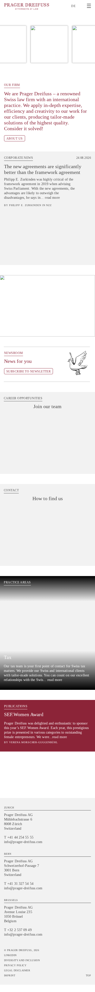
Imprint (9, 975)
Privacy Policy (15, 965)
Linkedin (10, 955)
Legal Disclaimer (17, 970)
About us (14, 138)
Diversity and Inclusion (22, 960)
